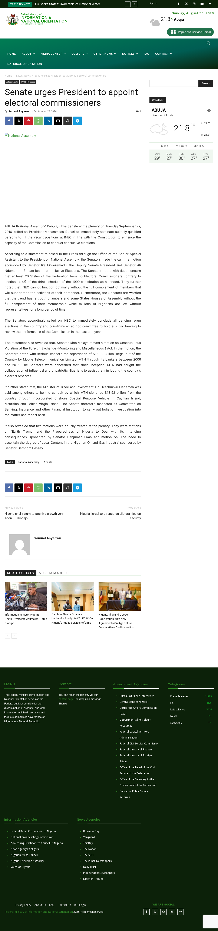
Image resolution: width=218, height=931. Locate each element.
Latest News (23, 75)
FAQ (51, 905)
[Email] (58, 121)
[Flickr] (210, 4)
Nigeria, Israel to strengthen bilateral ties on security (110, 516)
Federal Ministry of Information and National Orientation (39, 912)
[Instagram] (194, 4)
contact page (66, 699)
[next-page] (14, 636)
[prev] (128, 4)
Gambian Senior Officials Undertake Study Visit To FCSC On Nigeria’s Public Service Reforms (72, 618)
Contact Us (64, 905)
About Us (40, 905)
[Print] (67, 121)
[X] (18, 121)
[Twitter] (186, 4)
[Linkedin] (48, 121)
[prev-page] (7, 636)
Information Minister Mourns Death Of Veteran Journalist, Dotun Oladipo (26, 619)
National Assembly (28, 461)
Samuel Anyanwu (19, 111)
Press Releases (28, 81)
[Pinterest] (28, 121)
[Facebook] (178, 4)
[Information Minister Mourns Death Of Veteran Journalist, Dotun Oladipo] (26, 596)
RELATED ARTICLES (20, 573)
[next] (134, 4)
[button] (209, 43)
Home (8, 75)
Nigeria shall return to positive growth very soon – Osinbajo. (34, 516)
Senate (48, 461)
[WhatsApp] (38, 121)
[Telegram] (77, 121)
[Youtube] (202, 4)
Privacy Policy (23, 905)
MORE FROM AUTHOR (54, 573)
